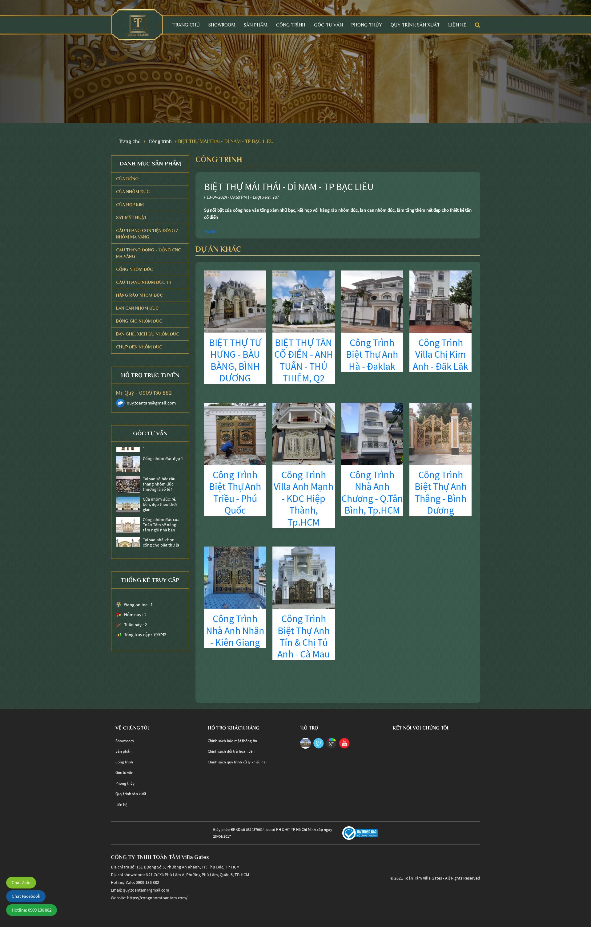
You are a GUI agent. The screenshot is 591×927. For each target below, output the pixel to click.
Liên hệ (457, 24)
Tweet (209, 231)
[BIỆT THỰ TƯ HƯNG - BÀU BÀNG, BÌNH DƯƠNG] (235, 301)
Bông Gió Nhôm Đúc (139, 321)
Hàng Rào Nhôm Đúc (139, 295)
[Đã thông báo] (360, 833)
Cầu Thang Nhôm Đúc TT (143, 282)
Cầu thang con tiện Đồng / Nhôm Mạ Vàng (147, 233)
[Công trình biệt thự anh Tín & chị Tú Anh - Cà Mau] (303, 577)
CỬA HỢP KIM (130, 204)
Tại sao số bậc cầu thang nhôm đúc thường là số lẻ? (159, 473)
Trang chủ (186, 24)
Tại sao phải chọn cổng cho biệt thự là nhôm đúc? (161, 534)
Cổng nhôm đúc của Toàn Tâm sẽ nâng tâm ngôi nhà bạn (161, 513)
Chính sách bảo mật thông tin (232, 740)
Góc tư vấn (328, 24)
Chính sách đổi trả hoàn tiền (231, 751)
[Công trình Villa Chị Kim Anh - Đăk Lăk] (440, 301)
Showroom (221, 24)
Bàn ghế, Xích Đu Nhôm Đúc (147, 333)
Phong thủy (366, 24)
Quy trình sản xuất (415, 24)
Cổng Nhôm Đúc (134, 269)
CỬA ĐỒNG (127, 178)
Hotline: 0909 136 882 (31, 910)
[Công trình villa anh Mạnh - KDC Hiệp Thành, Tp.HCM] (303, 433)
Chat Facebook (26, 896)
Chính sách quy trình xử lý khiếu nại (237, 762)
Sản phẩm (255, 24)
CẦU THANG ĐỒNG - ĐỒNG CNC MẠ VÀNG (148, 253)
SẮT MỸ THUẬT (131, 217)
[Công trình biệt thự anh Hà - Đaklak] (372, 301)
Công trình (290, 24)
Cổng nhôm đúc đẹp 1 (163, 447)
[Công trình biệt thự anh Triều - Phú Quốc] (235, 433)
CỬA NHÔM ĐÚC (133, 191)
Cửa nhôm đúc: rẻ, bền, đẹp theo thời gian (160, 493)
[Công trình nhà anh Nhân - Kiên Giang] (235, 577)
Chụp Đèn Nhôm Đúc (139, 346)
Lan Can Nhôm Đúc (137, 308)
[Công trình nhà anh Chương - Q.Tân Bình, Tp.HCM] (372, 433)
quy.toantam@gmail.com (151, 403)
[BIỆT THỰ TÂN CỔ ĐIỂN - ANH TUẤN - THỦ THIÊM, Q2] (303, 301)
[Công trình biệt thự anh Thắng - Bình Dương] (440, 433)
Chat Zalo (21, 882)
